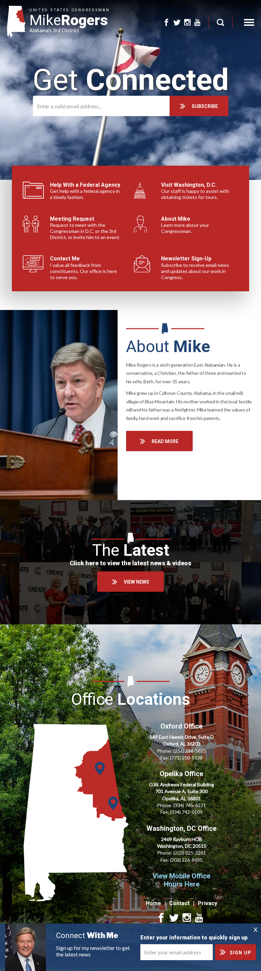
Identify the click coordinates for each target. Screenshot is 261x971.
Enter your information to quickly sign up (194, 937)
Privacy (207, 903)
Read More (165, 441)
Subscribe (205, 106)
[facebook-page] (166, 22)
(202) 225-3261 (189, 853)
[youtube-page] (197, 22)
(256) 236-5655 (189, 751)
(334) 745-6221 (189, 805)
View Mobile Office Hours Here (181, 880)
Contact (179, 903)
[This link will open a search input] (220, 22)
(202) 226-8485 (186, 860)
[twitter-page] (176, 22)
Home (153, 903)
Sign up (240, 952)
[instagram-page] (187, 22)
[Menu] (249, 22)
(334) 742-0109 (186, 812)
